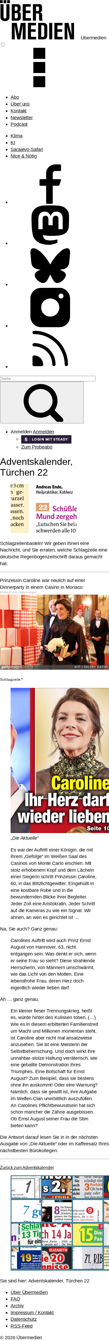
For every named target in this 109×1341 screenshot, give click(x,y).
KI (13, 142)
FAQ (15, 1299)
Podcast (19, 124)
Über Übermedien (29, 1292)
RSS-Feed (22, 1326)
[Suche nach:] (48, 378)
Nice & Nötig (24, 156)
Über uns (20, 104)
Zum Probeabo (36, 447)
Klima (16, 135)
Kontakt (18, 110)
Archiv (17, 1305)
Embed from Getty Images (18, 592)
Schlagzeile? (11, 680)
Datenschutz (24, 1319)
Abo (15, 97)
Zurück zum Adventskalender (27, 1167)
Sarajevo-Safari (27, 149)
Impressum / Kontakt (32, 1312)
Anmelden (43, 431)
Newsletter (22, 117)
